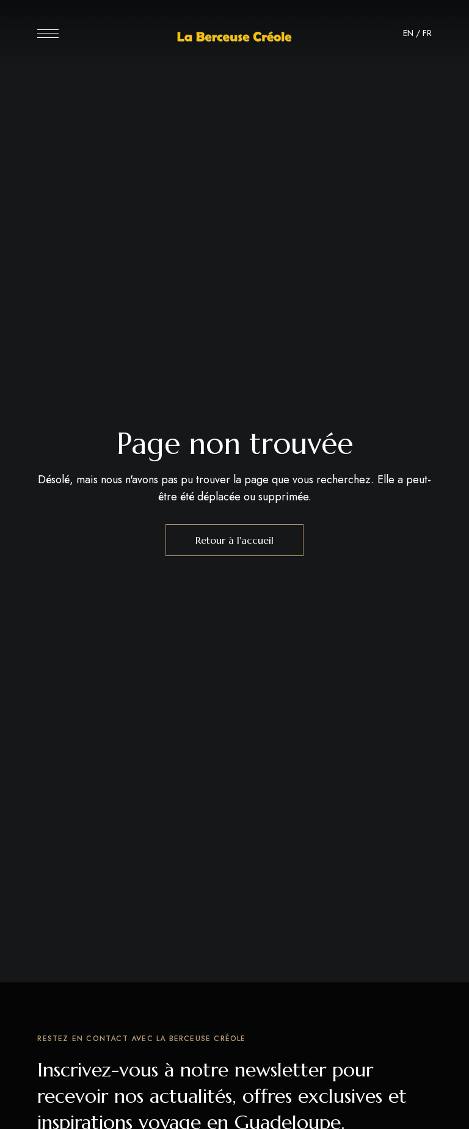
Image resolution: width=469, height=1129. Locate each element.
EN (408, 33)
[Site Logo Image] (234, 37)
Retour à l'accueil (234, 540)
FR (427, 33)
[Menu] (48, 33)
